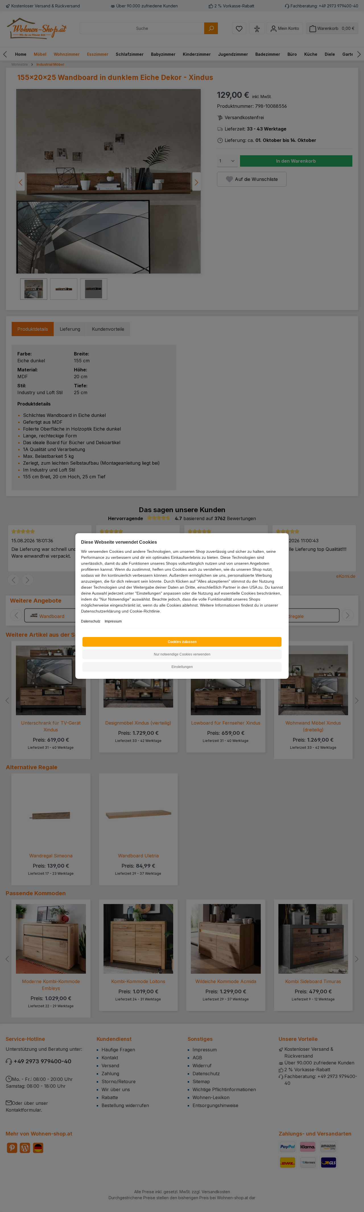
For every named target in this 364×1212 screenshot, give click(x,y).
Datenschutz (90, 621)
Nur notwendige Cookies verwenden (182, 654)
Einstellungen (182, 667)
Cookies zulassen (182, 642)
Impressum (113, 621)
